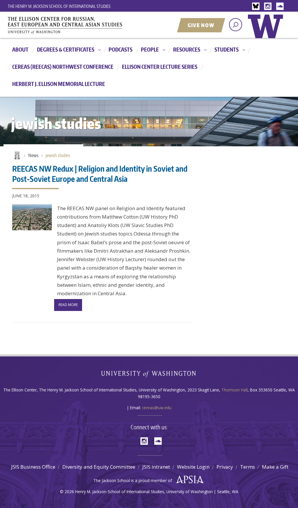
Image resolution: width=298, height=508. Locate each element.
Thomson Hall (234, 390)
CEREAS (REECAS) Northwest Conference (62, 66)
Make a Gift (275, 466)
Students (226, 49)
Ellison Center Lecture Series (159, 66)
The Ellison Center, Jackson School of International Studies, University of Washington (73, 25)
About (20, 49)
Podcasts (120, 49)
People (150, 49)
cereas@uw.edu (156, 407)
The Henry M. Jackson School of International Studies (59, 6)
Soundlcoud (280, 6)
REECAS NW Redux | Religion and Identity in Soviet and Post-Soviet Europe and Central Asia (99, 174)
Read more (68, 304)
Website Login (193, 466)
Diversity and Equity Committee (98, 466)
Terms (247, 466)
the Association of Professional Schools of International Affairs (188, 480)
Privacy (225, 466)
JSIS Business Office (33, 466)
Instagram (269, 6)
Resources (186, 49)
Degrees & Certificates (65, 49)
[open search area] (235, 24)
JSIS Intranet (156, 466)
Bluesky (257, 6)
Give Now (201, 25)
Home (16, 155)
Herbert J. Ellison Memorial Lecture (58, 83)
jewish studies (58, 155)
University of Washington (267, 31)
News (33, 155)
